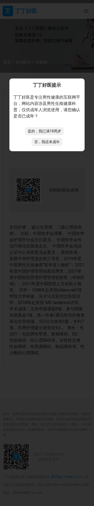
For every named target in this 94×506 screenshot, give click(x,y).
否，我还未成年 (47, 142)
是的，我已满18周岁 (44, 131)
